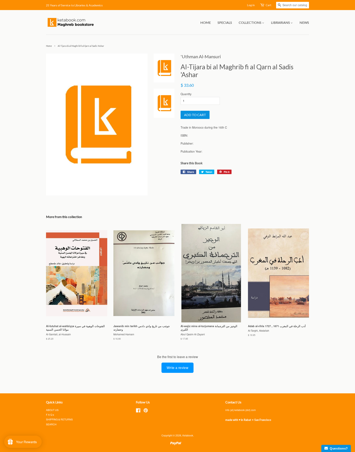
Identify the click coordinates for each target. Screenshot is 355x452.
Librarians (280, 22)
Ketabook (187, 435)
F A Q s (50, 414)
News (304, 22)
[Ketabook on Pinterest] (145, 411)
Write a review (178, 367)
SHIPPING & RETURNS (59, 419)
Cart (268, 5)
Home (205, 22)
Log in (251, 5)
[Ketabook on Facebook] (138, 411)
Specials (225, 22)
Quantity (186, 94)
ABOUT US (52, 410)
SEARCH (51, 424)
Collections (250, 22)
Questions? (338, 448)
